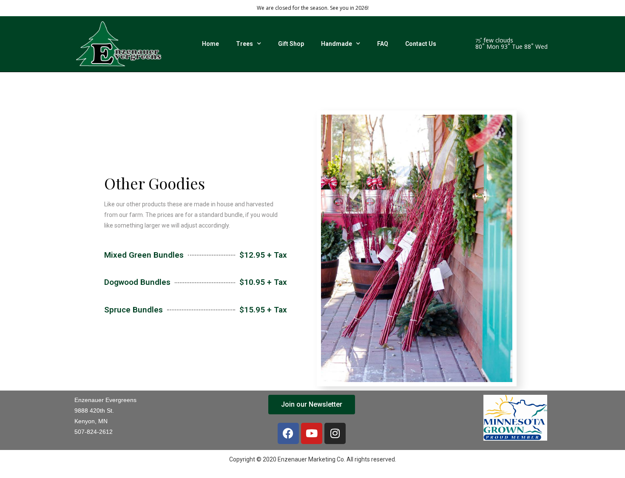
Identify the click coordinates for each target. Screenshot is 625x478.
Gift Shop (291, 43)
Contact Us (420, 43)
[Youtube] (311, 433)
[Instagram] (335, 433)
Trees (244, 43)
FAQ (382, 43)
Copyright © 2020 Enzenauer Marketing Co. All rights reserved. (312, 459)
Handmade (336, 43)
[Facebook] (288, 433)
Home (210, 43)
